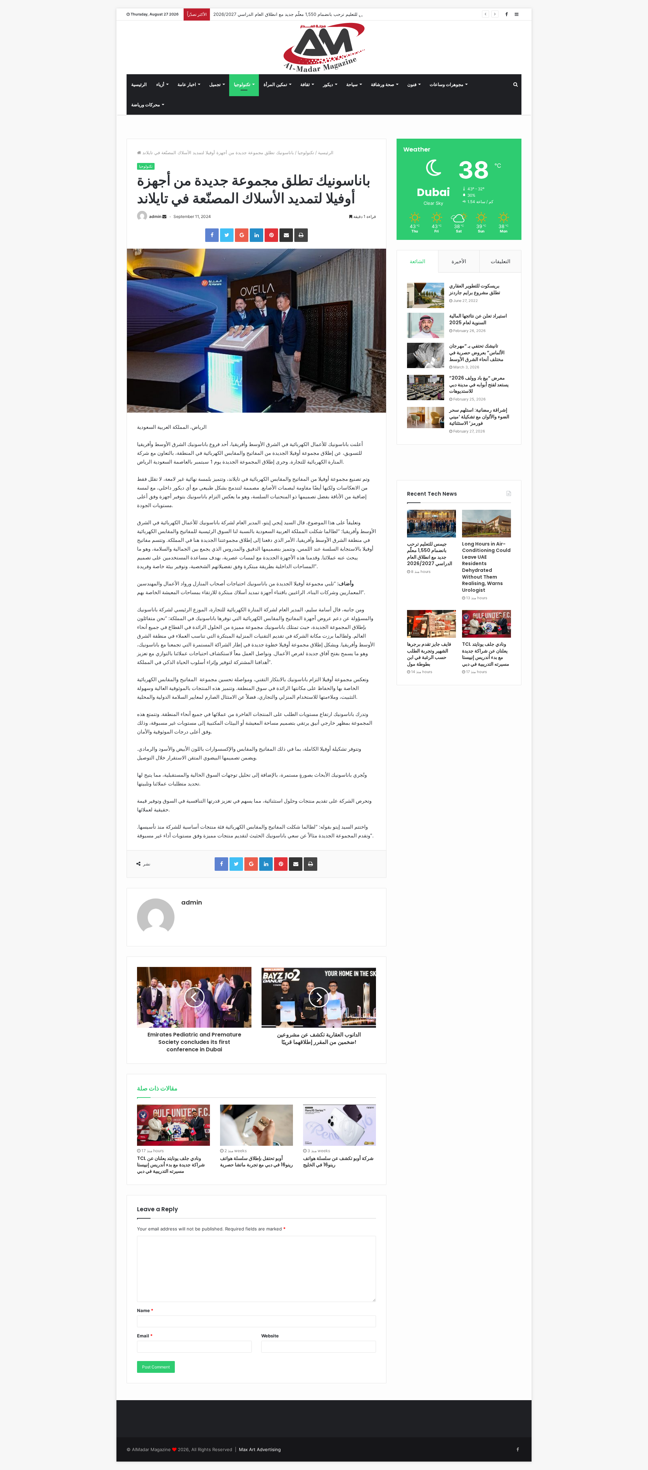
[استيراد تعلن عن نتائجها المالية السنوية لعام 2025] (425, 325)
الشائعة (417, 261)
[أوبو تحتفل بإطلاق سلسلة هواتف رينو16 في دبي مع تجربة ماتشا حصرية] (256, 1125)
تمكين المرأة (275, 84)
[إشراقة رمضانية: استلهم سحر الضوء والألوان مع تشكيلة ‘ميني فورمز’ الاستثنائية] (425, 417)
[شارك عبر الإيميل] (286, 235)
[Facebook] (506, 14)
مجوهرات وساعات (446, 84)
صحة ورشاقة (382, 84)
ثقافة (305, 84)
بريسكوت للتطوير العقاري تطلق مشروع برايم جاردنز (474, 289)
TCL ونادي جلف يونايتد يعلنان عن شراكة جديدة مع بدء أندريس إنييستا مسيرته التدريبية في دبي (171, 1164)
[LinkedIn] (256, 235)
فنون (411, 84)
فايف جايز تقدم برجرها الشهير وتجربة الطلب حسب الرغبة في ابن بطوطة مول (429, 654)
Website (270, 1335)
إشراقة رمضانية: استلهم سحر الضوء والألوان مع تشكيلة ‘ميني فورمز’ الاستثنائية (479, 416)
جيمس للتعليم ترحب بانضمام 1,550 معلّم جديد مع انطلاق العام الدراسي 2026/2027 (292, 14)
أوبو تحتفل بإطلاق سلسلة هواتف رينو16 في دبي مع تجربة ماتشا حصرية (256, 1161)
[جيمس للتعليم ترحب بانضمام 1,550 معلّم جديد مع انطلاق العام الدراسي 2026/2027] (431, 523)
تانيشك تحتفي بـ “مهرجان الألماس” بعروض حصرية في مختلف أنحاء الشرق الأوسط (477, 352)
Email (145, 1335)
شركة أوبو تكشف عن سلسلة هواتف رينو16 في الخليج (338, 1161)
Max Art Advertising (260, 1449)
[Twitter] (227, 235)
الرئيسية (139, 84)
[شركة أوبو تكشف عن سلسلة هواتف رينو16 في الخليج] (339, 1125)
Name (145, 1310)
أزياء (160, 84)
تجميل (215, 84)
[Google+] (241, 235)
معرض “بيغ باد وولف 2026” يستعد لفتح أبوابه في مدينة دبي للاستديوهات (479, 384)
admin (155, 216)
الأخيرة (459, 261)
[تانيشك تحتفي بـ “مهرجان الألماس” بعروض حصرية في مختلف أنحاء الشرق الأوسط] (425, 355)
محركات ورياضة (145, 104)
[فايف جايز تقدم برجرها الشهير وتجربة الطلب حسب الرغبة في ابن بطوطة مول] (431, 624)
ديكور (328, 84)
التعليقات (500, 261)
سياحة (352, 84)
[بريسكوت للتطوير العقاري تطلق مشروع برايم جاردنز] (425, 295)
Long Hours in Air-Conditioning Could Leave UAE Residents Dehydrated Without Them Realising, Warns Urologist (486, 566)
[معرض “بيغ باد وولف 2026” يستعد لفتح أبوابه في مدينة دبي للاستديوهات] (425, 387)
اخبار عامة (187, 84)
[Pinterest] (271, 235)
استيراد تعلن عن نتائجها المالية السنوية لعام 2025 (478, 319)
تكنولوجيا (242, 84)
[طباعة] (301, 235)
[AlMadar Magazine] (324, 47)
